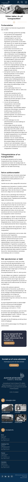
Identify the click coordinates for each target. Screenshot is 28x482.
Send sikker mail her (5, 440)
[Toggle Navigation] (25, 2)
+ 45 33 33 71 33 (6, 457)
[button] (2, 476)
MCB (26, 477)
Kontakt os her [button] (9, 343)
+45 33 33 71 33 (6, 439)
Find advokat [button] (14, 365)
